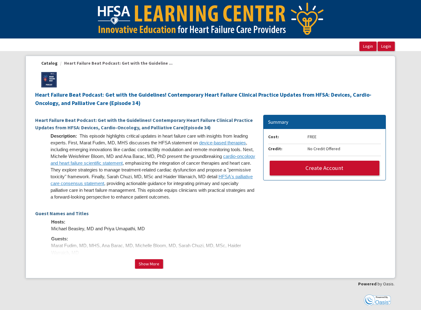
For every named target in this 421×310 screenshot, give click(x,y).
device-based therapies (222, 142)
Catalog (49, 63)
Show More (149, 264)
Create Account (324, 167)
